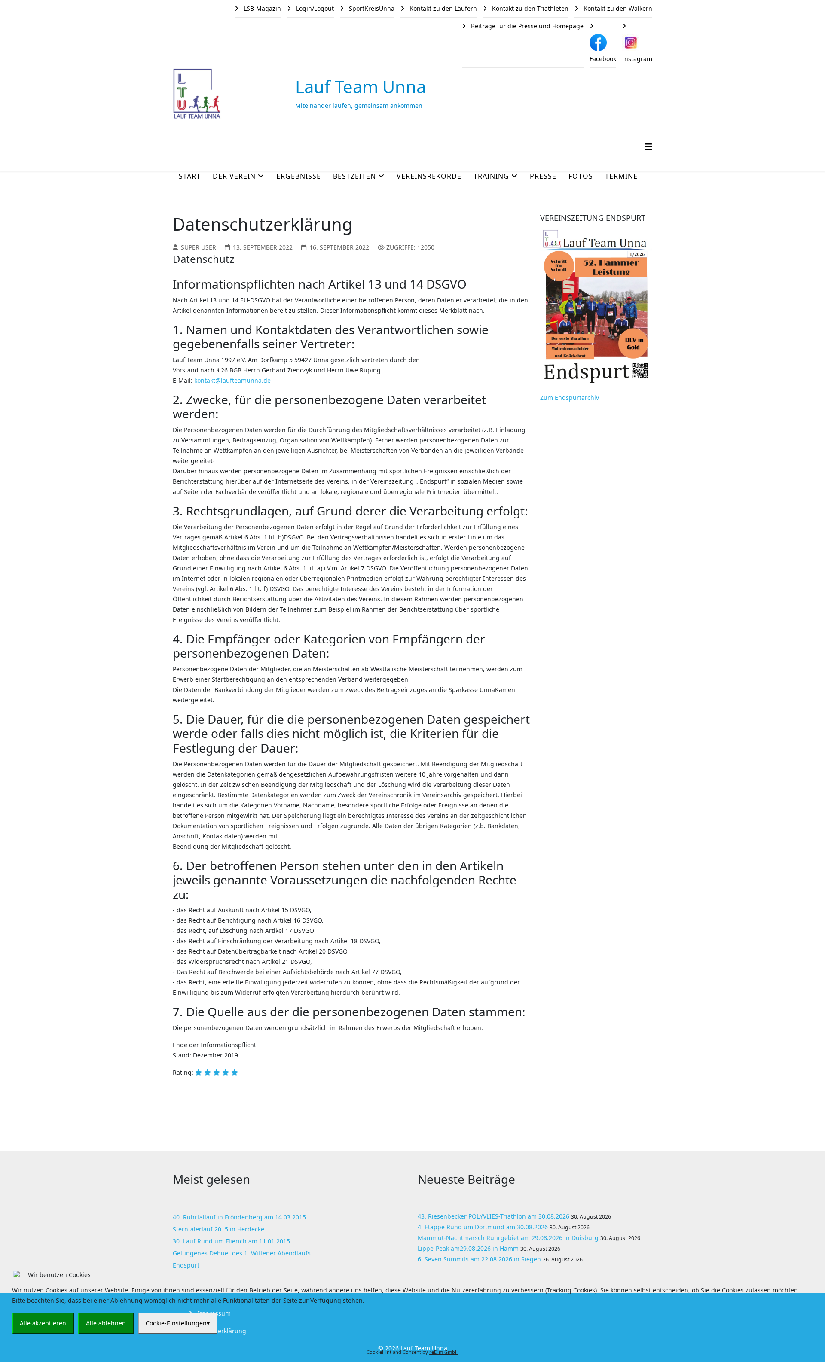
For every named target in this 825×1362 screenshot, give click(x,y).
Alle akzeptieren (43, 1323)
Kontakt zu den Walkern (617, 8)
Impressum (412, 1341)
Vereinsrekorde (429, 176)
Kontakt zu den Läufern (442, 8)
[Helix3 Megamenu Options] (648, 146)
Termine (621, 176)
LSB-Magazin (261, 8)
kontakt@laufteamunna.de (232, 380)
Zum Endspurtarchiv (569, 397)
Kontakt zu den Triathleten (529, 8)
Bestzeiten (354, 176)
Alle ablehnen (106, 1323)
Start (190, 176)
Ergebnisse (298, 176)
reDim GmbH (443, 1352)
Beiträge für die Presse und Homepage (526, 26)
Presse (543, 176)
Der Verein (234, 176)
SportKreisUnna (370, 8)
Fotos (580, 176)
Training (491, 176)
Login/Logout (314, 8)
